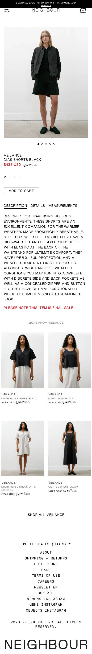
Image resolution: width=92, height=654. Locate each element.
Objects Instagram (46, 610)
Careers (46, 581)
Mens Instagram (46, 604)
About (46, 552)
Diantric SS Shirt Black (19, 398)
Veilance (13, 155)
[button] (38, 144)
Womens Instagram (46, 599)
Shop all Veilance (46, 515)
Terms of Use (46, 575)
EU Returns (46, 564)
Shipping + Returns (46, 558)
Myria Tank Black (61, 398)
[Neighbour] (46, 10)
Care (46, 570)
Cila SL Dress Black (63, 486)
